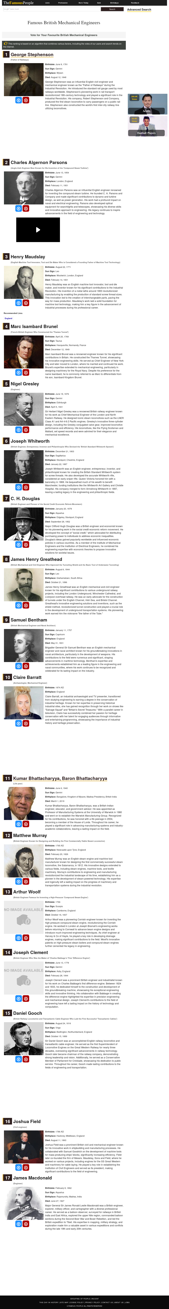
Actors (146, 111)
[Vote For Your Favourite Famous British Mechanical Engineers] (18, 100)
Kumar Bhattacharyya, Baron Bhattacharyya (60, 778)
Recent (95, 1299)
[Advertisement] (64, 132)
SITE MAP (64, 1302)
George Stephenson (32, 54)
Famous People (75, 1306)
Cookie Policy (77, 1302)
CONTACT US (108, 1302)
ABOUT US (119, 1302)
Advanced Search (139, 9)
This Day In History (49, 1302)
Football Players (146, 133)
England (8, 318)
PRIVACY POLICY (93, 1302)
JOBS (127, 1302)
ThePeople (18, 3)
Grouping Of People (80, 1299)
